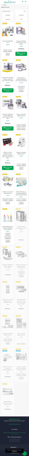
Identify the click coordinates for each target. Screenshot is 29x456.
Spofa (7, 304)
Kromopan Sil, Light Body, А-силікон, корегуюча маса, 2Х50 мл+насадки (8, 79)
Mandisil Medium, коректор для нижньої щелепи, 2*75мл (8, 403)
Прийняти (15, 451)
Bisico (21, 196)
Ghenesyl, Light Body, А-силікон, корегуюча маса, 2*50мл (7, 266)
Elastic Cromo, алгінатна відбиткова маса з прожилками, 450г (7, 301)
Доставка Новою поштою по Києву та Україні (14, 420)
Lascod (7, 44)
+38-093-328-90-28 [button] (14, 419)
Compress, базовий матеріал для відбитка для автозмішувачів (21, 368)
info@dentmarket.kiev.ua (14, 424)
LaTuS (7, 195)
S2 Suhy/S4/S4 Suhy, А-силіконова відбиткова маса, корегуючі (7, 228)
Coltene (21, 155)
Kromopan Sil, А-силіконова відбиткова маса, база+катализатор (21, 79)
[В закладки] (12, 25)
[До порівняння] (12, 23)
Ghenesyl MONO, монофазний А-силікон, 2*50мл (21, 228)
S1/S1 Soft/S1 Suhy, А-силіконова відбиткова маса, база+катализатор (21, 193)
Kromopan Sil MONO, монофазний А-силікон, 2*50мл (21, 43)
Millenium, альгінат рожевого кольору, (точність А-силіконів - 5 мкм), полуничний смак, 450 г (7, 155)
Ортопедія (5, 4)
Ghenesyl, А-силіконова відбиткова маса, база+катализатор (21, 266)
